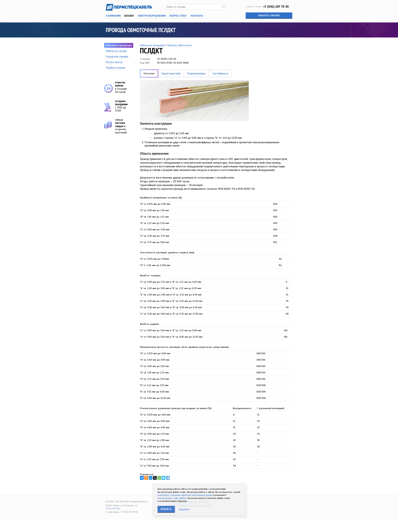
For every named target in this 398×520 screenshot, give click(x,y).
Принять (166, 509)
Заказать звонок (269, 15)
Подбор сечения (115, 67)
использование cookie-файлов (172, 498)
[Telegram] (168, 478)
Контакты (197, 15)
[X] (155, 478)
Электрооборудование (152, 15)
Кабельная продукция (119, 45)
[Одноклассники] (146, 478)
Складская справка (117, 56)
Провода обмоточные (179, 45)
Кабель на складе (116, 51)
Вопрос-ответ (178, 15)
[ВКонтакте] (142, 478)
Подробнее (184, 509)
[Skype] (163, 478)
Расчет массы (114, 62)
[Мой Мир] (150, 478)
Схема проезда (113, 508)
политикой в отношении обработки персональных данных (185, 495)
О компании (113, 15)
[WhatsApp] (159, 478)
